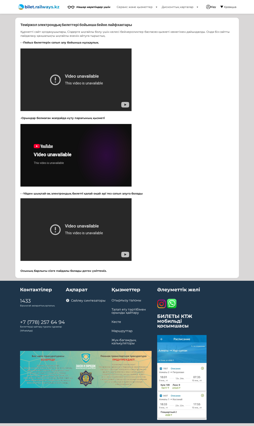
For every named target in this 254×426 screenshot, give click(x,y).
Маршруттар (122, 331)
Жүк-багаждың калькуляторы (124, 342)
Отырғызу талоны (126, 300)
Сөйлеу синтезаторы (88, 300)
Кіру (213, 6)
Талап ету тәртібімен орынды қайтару (129, 311)
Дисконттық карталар (178, 7)
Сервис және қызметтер (135, 7)
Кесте (116, 321)
